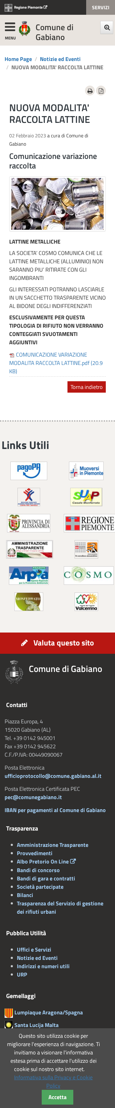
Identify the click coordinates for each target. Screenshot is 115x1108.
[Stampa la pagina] (90, 90)
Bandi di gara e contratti (46, 878)
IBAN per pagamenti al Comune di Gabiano (55, 810)
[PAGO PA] (28, 470)
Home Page (18, 59)
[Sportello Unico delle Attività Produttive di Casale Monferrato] (86, 496)
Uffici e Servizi (34, 949)
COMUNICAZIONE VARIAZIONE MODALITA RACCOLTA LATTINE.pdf (56, 362)
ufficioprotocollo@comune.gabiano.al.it (53, 776)
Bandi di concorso (38, 870)
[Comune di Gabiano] (24, 28)
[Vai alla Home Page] (17, 672)
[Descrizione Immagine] (86, 549)
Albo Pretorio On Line (43, 861)
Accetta (57, 1097)
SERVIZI (100, 7)
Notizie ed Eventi (60, 59)
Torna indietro (87, 387)
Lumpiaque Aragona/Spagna (48, 1012)
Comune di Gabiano (55, 32)
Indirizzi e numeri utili (43, 966)
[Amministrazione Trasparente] (29, 549)
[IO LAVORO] (28, 496)
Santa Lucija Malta (36, 1025)
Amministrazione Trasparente (52, 845)
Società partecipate (40, 887)
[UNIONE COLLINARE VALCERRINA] (86, 601)
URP (22, 974)
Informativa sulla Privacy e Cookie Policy (53, 1081)
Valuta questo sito (63, 643)
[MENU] (10, 26)
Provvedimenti (34, 853)
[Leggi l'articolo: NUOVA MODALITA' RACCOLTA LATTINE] (57, 204)
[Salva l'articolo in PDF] (101, 90)
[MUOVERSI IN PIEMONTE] (86, 470)
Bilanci (25, 895)
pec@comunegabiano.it (33, 797)
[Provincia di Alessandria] (28, 523)
